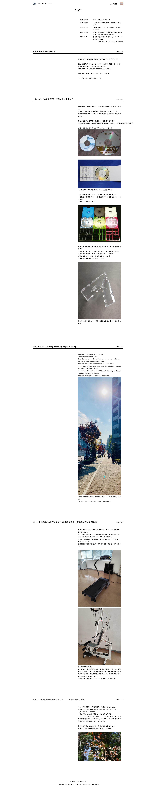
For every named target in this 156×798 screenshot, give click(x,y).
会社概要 (61, 784)
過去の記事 (119, 41)
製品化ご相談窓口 (78, 781)
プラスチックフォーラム (82, 784)
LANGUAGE (113, 4)
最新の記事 (102, 41)
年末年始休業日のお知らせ (101, 19)
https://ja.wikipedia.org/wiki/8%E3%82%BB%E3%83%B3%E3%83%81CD (106, 123)
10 (114, 41)
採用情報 (95, 784)
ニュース (69, 784)
